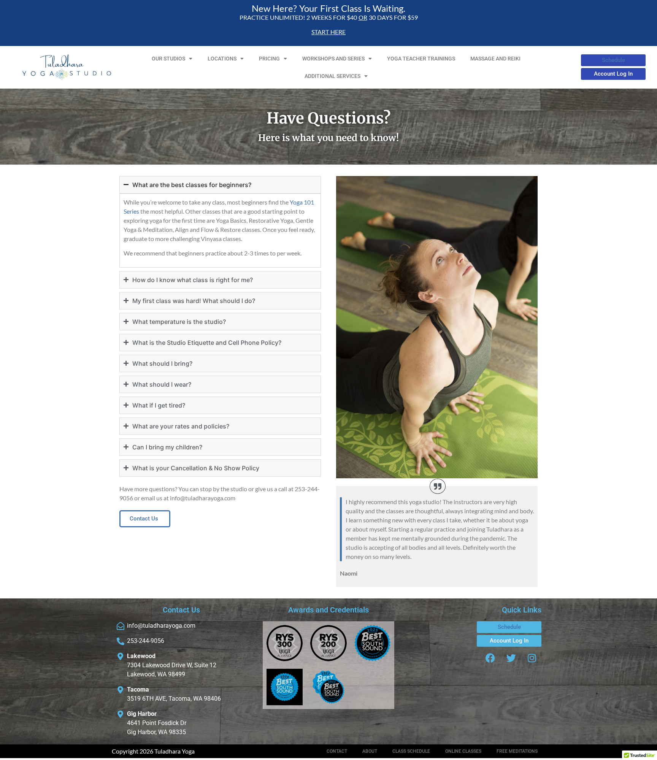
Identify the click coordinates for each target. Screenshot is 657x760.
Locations (222, 59)
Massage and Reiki (495, 59)
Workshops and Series (333, 59)
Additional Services (332, 76)
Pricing (269, 59)
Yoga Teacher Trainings (421, 59)
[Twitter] (511, 658)
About (369, 751)
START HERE (328, 31)
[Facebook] (490, 658)
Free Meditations (517, 751)
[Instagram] (531, 658)
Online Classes (463, 751)
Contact (337, 751)
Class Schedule (411, 751)
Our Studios (168, 59)
